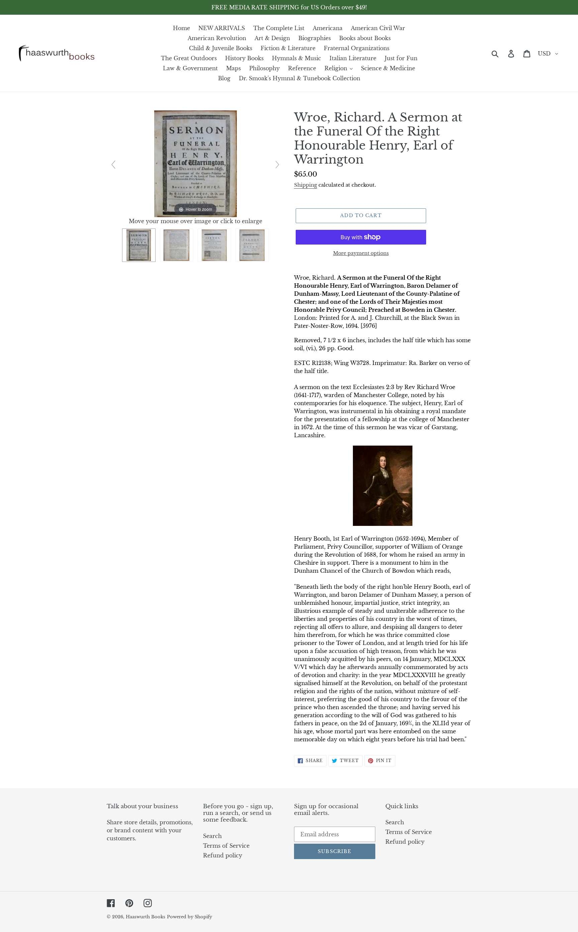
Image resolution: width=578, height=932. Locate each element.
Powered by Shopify (189, 917)
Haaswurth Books (145, 917)
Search (212, 836)
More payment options (361, 253)
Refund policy (222, 855)
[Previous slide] (113, 164)
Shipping (305, 185)
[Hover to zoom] (195, 163)
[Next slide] (277, 164)
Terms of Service (226, 845)
